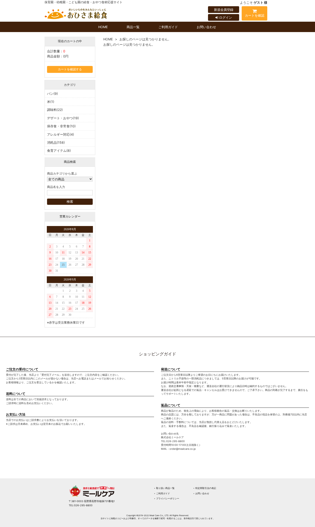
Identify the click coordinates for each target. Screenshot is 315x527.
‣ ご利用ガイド (162, 493)
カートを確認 (254, 15)
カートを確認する (70, 69)
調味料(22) (55, 110)
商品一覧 (133, 27)
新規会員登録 (223, 10)
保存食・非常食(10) (61, 126)
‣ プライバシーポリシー (166, 498)
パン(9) (52, 93)
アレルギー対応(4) (60, 134)
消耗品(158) (56, 142)
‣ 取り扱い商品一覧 (164, 488)
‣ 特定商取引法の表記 (204, 488)
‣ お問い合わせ (201, 493)
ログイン (225, 17)
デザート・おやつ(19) (63, 118)
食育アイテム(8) (59, 150)
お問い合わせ (206, 27)
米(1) (50, 102)
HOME (103, 27)
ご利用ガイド (168, 27)
